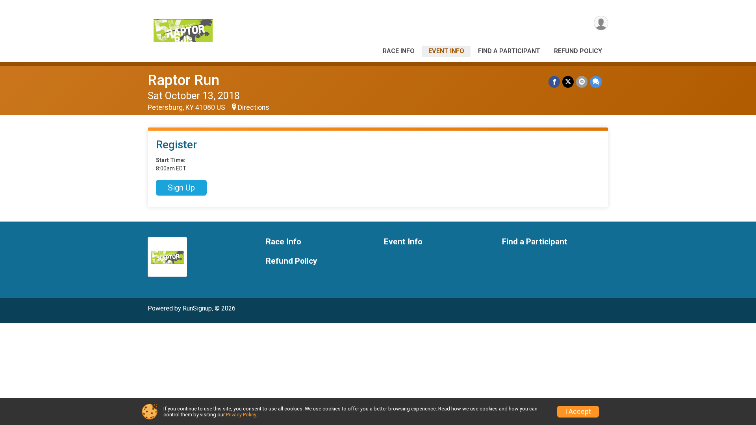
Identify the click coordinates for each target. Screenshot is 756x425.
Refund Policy (578, 51)
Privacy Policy (241, 415)
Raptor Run (183, 80)
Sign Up (181, 187)
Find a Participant (509, 51)
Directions (253, 107)
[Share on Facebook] (554, 81)
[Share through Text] (596, 81)
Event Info (446, 51)
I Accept (578, 412)
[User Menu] (601, 23)
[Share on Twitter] (568, 81)
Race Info (399, 51)
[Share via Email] (581, 81)
